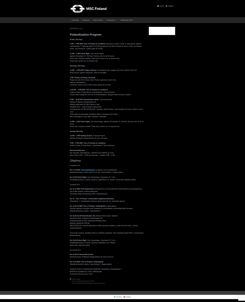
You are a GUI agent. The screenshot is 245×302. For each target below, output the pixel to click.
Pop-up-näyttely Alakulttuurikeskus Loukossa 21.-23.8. (88, 283)
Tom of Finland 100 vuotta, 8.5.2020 (83, 281)
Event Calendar (98, 20)
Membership (111, 20)
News (78, 279)
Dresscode (85, 20)
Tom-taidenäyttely (88, 170)
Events (74, 279)
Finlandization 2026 (126, 20)
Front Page (75, 20)
